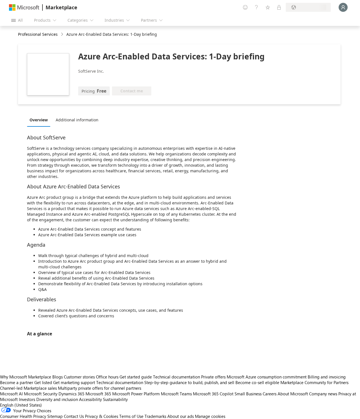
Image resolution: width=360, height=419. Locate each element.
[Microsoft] (24, 7)
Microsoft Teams (176, 393)
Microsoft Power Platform (136, 393)
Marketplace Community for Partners (314, 382)
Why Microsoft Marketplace (25, 377)
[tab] (40, 119)
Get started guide (136, 377)
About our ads (180, 416)
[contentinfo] (62, 34)
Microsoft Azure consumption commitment (267, 377)
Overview (39, 119)
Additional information (77, 119)
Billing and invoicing (327, 377)
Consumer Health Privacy (23, 416)
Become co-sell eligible (257, 382)
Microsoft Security (40, 393)
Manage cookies (210, 416)
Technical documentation (176, 377)
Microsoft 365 (98, 393)
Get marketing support (74, 382)
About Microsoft (293, 393)
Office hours (107, 377)
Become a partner (16, 382)
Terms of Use (131, 416)
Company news (323, 393)
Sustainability (115, 399)
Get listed (43, 382)
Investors (27, 399)
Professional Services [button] (38, 34)
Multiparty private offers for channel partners (99, 388)
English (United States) (21, 405)
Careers (269, 393)
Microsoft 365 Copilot (213, 393)
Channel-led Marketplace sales (28, 388)
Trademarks (155, 416)
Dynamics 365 (71, 393)
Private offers (213, 377)
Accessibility (90, 399)
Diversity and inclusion (57, 399)
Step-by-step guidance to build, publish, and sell (189, 382)
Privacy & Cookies (101, 416)
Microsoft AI (11, 393)
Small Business (248, 393)
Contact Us (74, 416)
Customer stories (79, 377)
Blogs (57, 377)
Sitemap (55, 416)
